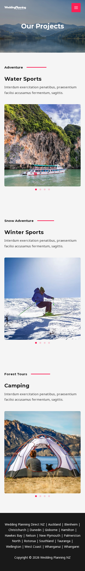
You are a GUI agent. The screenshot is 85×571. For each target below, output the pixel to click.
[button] (36, 189)
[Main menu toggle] (76, 7)
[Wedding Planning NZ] (15, 8)
